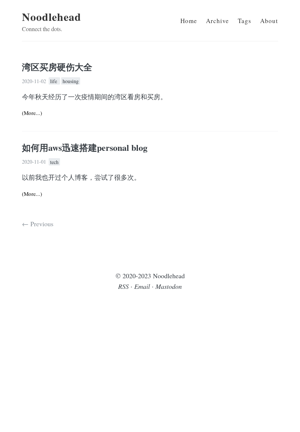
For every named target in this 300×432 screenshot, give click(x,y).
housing (71, 81)
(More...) (32, 112)
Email (142, 286)
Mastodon (168, 286)
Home (188, 20)
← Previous (37, 223)
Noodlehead (51, 16)
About (269, 20)
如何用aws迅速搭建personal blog (84, 147)
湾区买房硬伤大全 (57, 66)
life (54, 81)
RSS (123, 286)
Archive (217, 20)
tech (54, 161)
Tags (244, 20)
